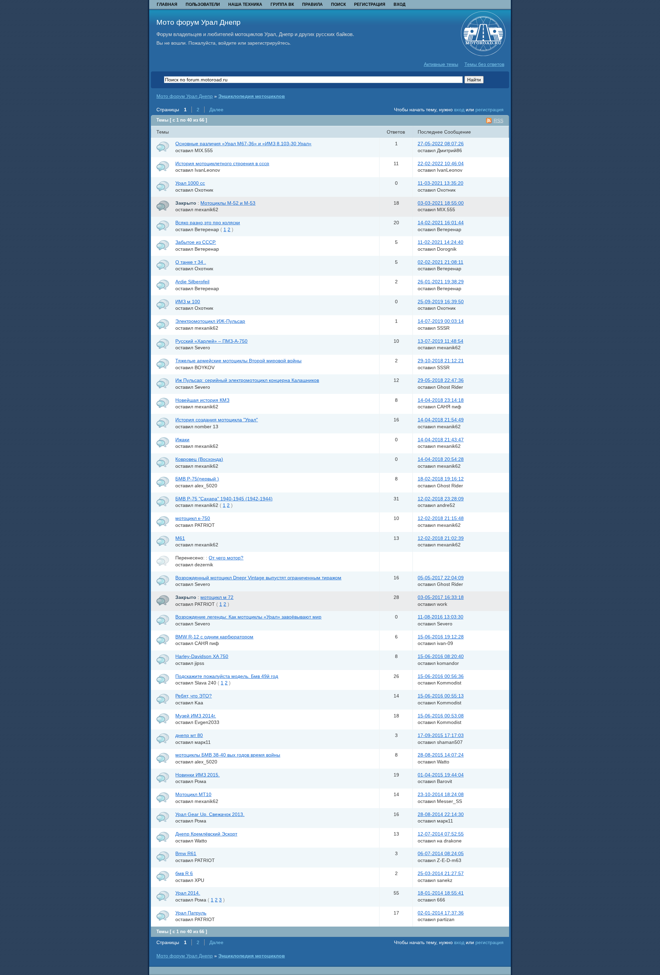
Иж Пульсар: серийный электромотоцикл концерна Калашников (247, 380)
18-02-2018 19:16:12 (441, 478)
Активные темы (441, 64)
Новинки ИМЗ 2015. (197, 775)
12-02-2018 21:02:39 (441, 538)
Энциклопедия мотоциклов (251, 96)
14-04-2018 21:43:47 (441, 439)
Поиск (338, 4)
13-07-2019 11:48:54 (440, 341)
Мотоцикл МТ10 (193, 794)
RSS (498, 120)
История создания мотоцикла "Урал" (216, 419)
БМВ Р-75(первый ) (197, 478)
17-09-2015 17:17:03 (441, 735)
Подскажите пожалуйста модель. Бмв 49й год (226, 676)
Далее (216, 109)
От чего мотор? (226, 557)
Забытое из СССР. (195, 242)
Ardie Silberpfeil (192, 281)
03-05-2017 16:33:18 (441, 597)
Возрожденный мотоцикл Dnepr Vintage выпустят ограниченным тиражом (258, 577)
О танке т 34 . (190, 262)
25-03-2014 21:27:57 (441, 873)
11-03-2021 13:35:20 (440, 183)
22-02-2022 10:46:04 (441, 163)
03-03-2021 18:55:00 (441, 203)
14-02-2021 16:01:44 (441, 222)
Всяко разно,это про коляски (207, 222)
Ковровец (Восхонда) (199, 459)
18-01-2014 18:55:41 (441, 893)
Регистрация (369, 4)
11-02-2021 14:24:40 (440, 242)
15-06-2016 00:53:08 (441, 715)
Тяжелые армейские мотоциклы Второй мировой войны (238, 360)
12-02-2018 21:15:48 (441, 518)
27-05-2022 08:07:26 (441, 143)
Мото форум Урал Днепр (198, 22)
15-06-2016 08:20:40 (441, 656)
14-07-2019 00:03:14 (441, 321)
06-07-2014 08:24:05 (441, 853)
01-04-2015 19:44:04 (441, 775)
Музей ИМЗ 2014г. (195, 715)
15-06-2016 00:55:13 (441, 696)
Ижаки (182, 439)
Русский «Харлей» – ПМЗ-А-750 (211, 341)
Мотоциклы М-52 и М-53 (227, 203)
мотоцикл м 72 (216, 597)
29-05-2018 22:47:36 (441, 380)
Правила (312, 4)
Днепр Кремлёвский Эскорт (206, 834)
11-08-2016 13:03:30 (440, 617)
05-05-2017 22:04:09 (441, 577)
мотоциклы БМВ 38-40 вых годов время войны (227, 755)
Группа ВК (282, 4)
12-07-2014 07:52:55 (441, 834)
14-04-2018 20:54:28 (441, 459)
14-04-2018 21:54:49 (441, 419)
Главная (167, 4)
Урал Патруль (190, 913)
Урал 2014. (187, 893)
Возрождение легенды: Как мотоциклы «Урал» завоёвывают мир (248, 617)
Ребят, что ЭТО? (193, 696)
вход (459, 109)
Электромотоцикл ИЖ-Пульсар (210, 321)
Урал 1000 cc (190, 183)
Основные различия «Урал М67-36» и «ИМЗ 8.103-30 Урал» (243, 143)
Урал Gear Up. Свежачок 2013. (209, 814)
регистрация (489, 109)
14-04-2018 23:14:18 (441, 400)
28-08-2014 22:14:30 (441, 814)
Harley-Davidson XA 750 (201, 656)
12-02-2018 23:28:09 (441, 498)
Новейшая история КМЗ (202, 400)
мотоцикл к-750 (192, 518)
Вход (400, 4)
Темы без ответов (484, 64)
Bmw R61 (185, 853)
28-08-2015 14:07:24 (441, 755)
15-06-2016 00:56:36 (441, 676)
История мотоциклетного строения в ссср (222, 163)
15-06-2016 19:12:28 (441, 636)
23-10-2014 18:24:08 (441, 794)
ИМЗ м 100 (187, 301)
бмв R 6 (184, 873)
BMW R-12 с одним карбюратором (214, 636)
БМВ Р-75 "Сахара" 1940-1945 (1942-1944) (224, 498)
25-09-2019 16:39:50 (441, 301)
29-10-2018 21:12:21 (441, 360)
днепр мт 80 (189, 735)
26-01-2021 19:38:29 (441, 281)
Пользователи (203, 4)
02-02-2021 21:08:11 (440, 262)
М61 (180, 538)
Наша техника (245, 4)
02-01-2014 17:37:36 (441, 913)
